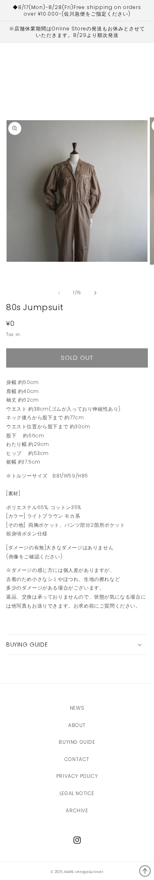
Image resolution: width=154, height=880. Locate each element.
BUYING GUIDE (77, 741)
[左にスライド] (59, 293)
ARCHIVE (77, 810)
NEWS (77, 707)
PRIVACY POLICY (77, 776)
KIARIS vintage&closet (83, 871)
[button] (77, 644)
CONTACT (77, 759)
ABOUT (77, 725)
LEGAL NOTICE (77, 793)
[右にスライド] (95, 293)
